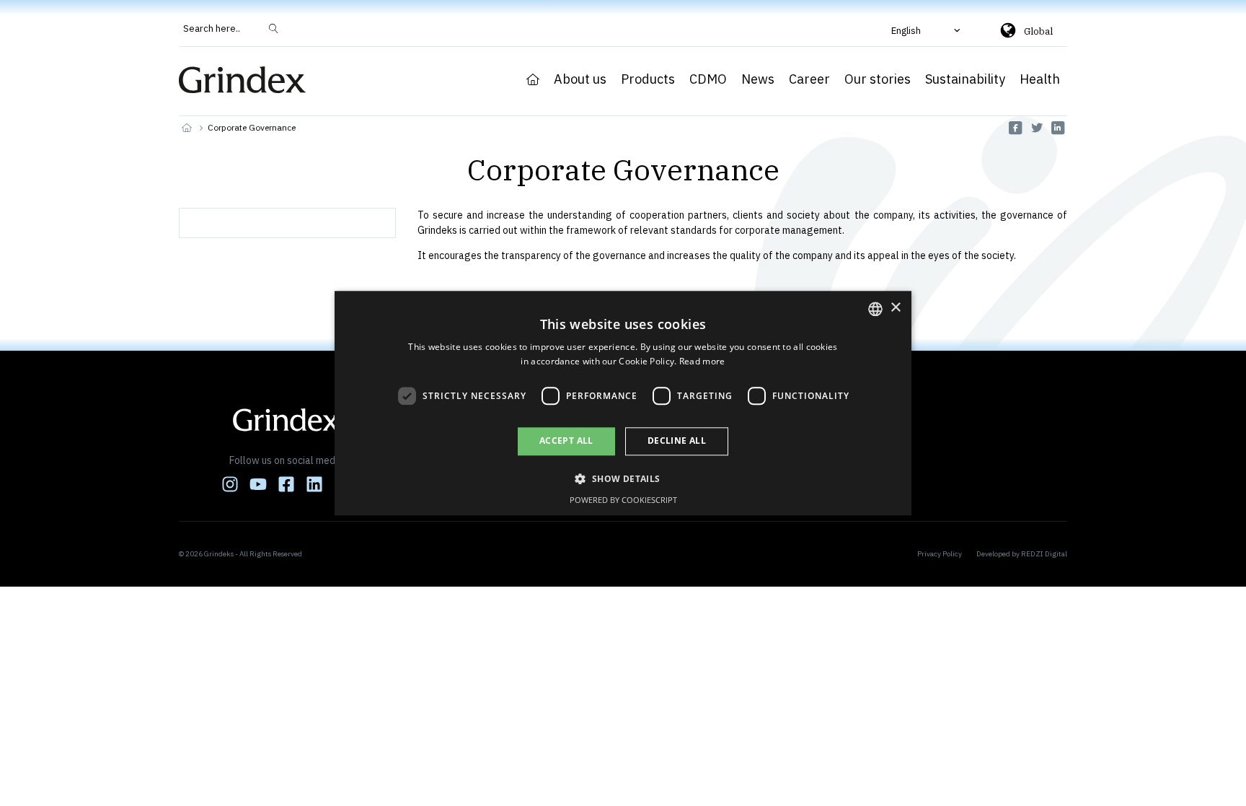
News (757, 79)
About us (580, 79)
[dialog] (623, 403)
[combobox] (875, 309)
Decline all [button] (677, 441)
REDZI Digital (1044, 553)
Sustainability (965, 79)
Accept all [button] (566, 441)
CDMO (708, 79)
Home (532, 79)
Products (648, 79)
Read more (702, 361)
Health (1040, 79)
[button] (927, 30)
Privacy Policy (939, 553)
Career (809, 79)
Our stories (877, 79)
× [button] (895, 307)
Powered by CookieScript (623, 499)
